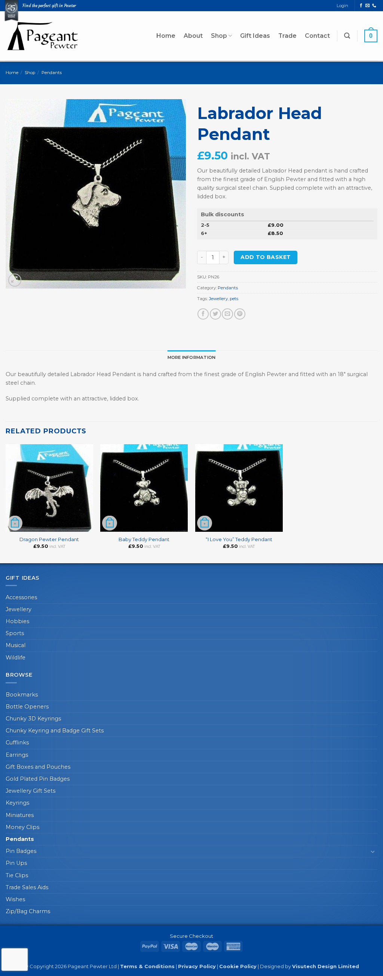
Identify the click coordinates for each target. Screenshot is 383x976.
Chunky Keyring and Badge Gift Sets (55, 730)
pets (234, 298)
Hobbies (17, 621)
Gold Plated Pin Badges (38, 778)
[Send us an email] (367, 5)
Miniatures (20, 815)
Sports (15, 633)
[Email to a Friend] (227, 314)
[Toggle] (372, 851)
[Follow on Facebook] (361, 5)
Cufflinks (17, 742)
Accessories (21, 597)
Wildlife (15, 657)
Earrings (17, 754)
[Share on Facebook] (203, 314)
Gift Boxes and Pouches (38, 766)
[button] (347, 35)
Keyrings (17, 802)
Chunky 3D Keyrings (33, 718)
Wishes (15, 899)
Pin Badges (21, 851)
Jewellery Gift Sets (30, 790)
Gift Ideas (255, 35)
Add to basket (265, 257)
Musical (15, 645)
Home (165, 35)
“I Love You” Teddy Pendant (239, 539)
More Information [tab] (192, 357)
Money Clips (22, 827)
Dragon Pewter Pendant (49, 539)
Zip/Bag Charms (28, 911)
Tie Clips (17, 875)
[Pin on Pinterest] (239, 314)
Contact (317, 35)
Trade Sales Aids (27, 887)
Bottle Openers (27, 706)
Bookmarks (22, 694)
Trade (287, 35)
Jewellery (218, 298)
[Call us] (374, 5)
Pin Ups (16, 863)
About (193, 35)
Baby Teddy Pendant (144, 539)
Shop (219, 35)
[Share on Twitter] (215, 314)
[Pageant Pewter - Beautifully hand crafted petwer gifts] (43, 35)
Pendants (52, 72)
